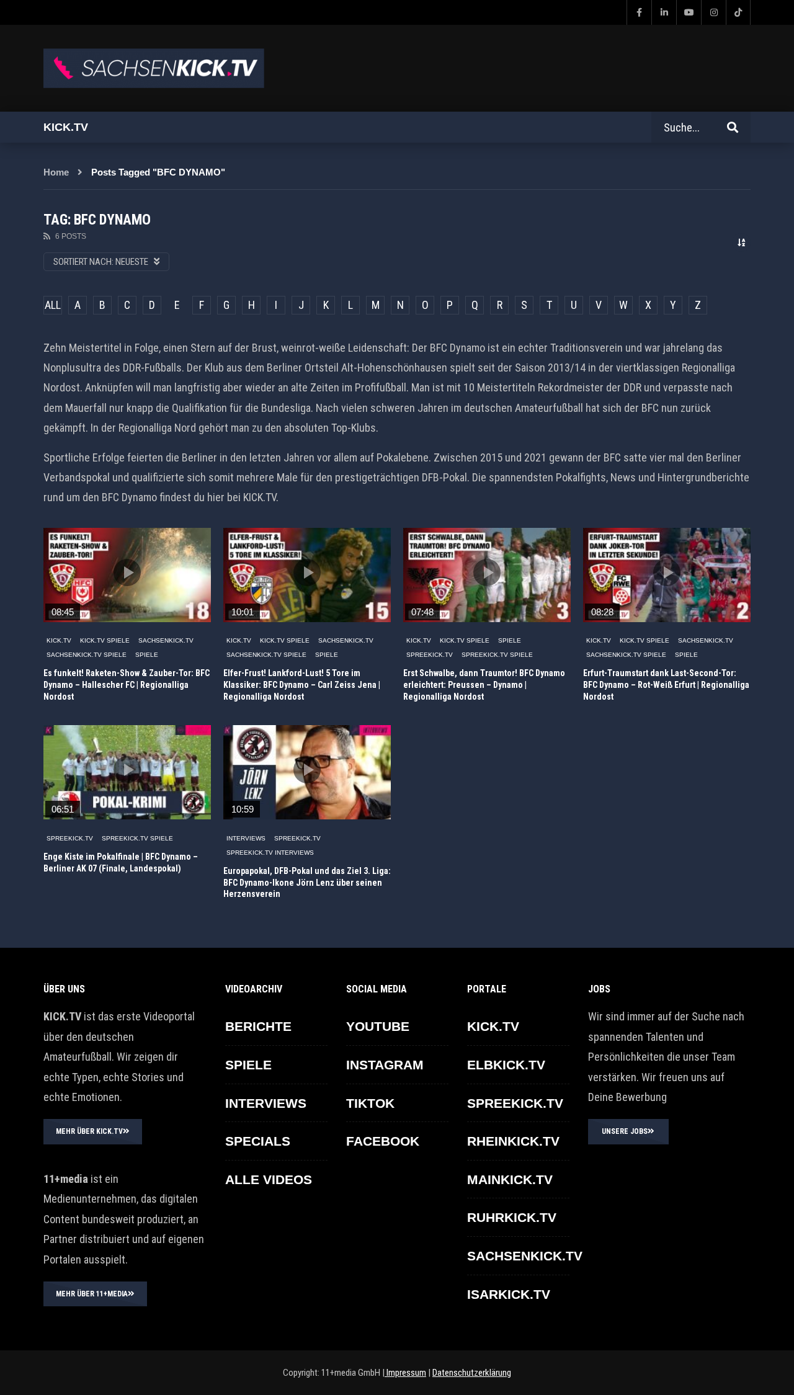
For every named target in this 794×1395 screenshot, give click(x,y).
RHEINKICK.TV (513, 1141)
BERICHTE (258, 1026)
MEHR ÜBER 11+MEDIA (92, 1294)
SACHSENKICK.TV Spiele (87, 654)
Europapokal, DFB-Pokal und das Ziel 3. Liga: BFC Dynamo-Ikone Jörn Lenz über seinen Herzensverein (307, 882)
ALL (53, 304)
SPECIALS (257, 1141)
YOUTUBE (377, 1026)
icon (127, 572)
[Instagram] (713, 12)
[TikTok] (738, 12)
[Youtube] (688, 12)
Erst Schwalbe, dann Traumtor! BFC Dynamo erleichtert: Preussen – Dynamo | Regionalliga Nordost (484, 685)
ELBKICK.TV (506, 1065)
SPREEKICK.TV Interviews (270, 852)
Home (56, 172)
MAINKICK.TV (510, 1179)
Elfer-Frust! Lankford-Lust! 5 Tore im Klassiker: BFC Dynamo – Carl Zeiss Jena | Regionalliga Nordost (301, 685)
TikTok (370, 1103)
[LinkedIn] (663, 12)
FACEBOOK (382, 1141)
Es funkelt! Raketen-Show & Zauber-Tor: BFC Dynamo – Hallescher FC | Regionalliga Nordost (126, 685)
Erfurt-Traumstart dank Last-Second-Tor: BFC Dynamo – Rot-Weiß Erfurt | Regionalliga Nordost (666, 685)
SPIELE (146, 654)
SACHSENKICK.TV (166, 640)
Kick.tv (65, 127)
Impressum (405, 1372)
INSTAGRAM (385, 1065)
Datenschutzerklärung (471, 1372)
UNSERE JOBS (625, 1131)
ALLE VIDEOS (268, 1179)
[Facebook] (639, 12)
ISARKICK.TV (508, 1294)
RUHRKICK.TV (511, 1217)
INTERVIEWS (245, 838)
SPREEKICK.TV (429, 654)
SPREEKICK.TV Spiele (497, 654)
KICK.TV (59, 640)
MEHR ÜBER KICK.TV (89, 1131)
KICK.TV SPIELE (105, 640)
